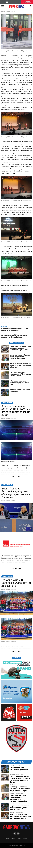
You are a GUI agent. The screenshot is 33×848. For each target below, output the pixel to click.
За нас (13, 838)
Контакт (25, 838)
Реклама (19, 838)
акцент (15, 323)
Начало (7, 838)
